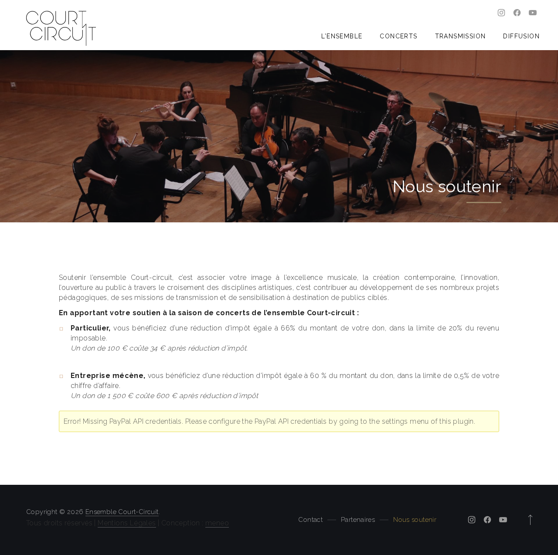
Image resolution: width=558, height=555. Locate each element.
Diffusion (521, 36)
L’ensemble (341, 36)
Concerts (398, 36)
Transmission (460, 36)
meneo (217, 523)
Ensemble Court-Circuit (122, 512)
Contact (310, 520)
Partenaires (358, 520)
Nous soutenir (414, 520)
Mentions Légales (127, 523)
